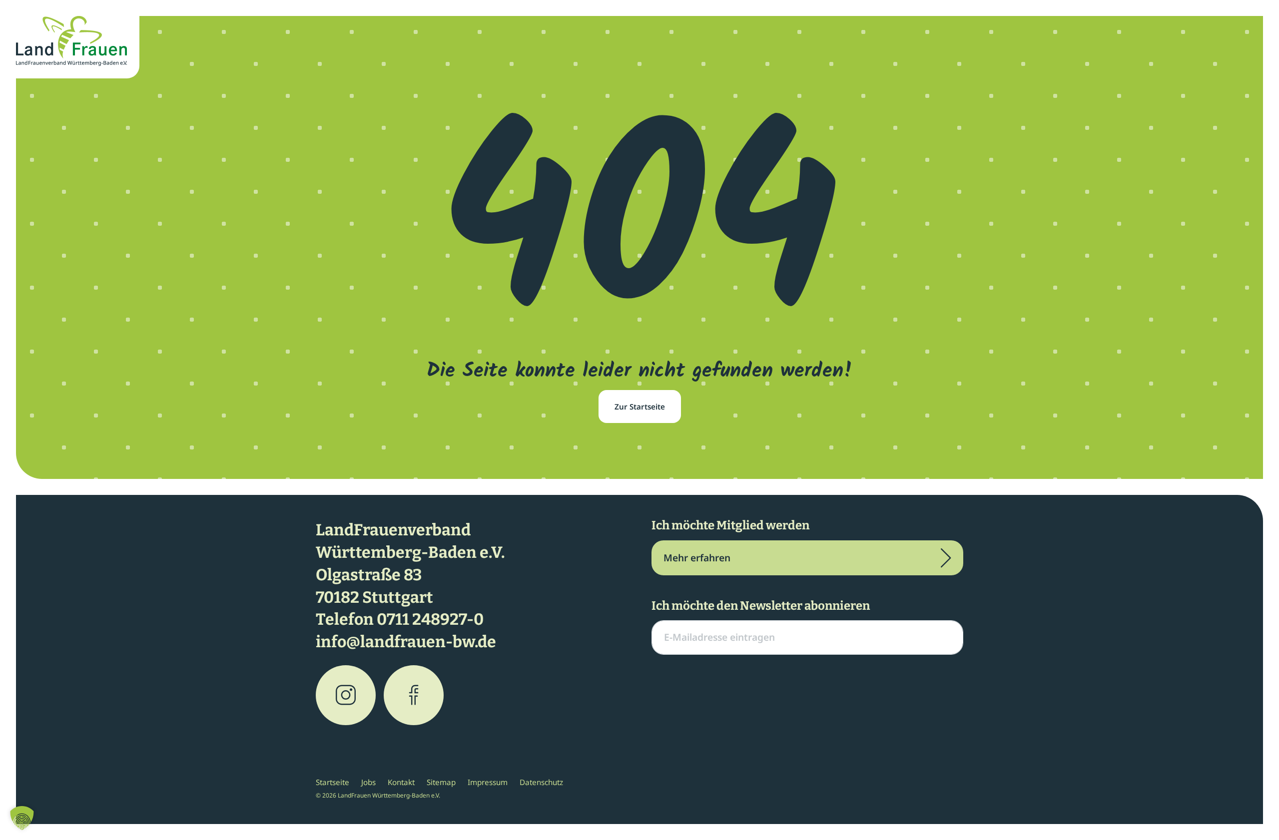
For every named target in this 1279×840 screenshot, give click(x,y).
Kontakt (401, 782)
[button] (22, 818)
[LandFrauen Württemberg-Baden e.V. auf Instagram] (346, 695)
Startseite (332, 782)
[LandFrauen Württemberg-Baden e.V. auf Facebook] (414, 695)
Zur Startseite (640, 407)
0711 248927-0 (430, 619)
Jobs (368, 782)
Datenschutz (541, 782)
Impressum (488, 782)
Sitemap (441, 782)
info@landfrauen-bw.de (406, 641)
